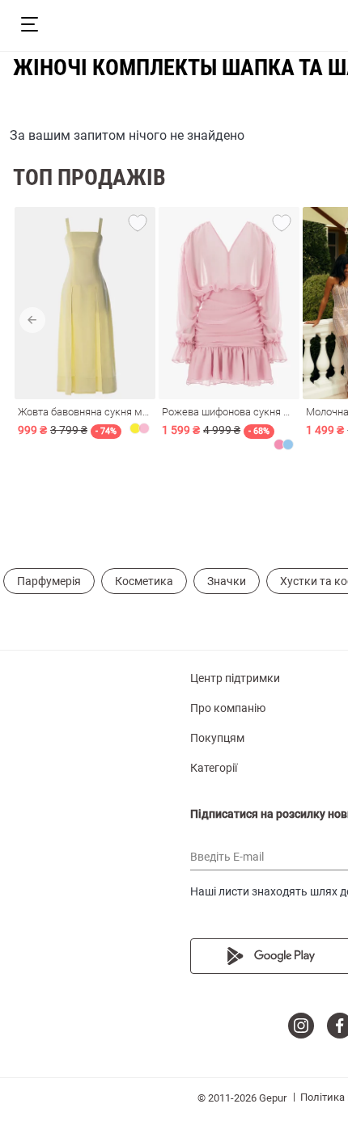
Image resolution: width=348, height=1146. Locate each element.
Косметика (144, 581)
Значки (226, 581)
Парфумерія (49, 581)
